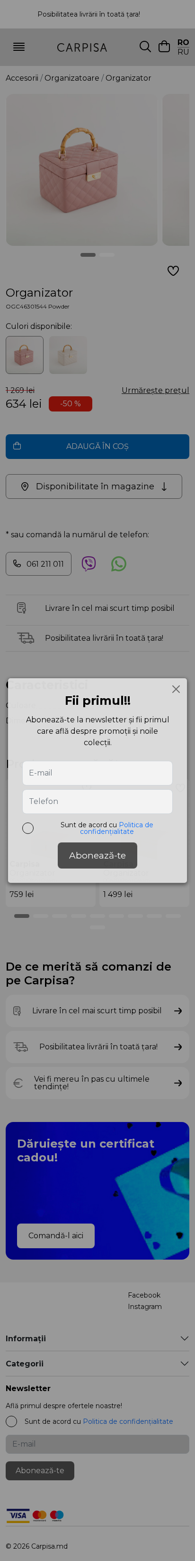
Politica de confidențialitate (116, 828)
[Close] (176, 689)
